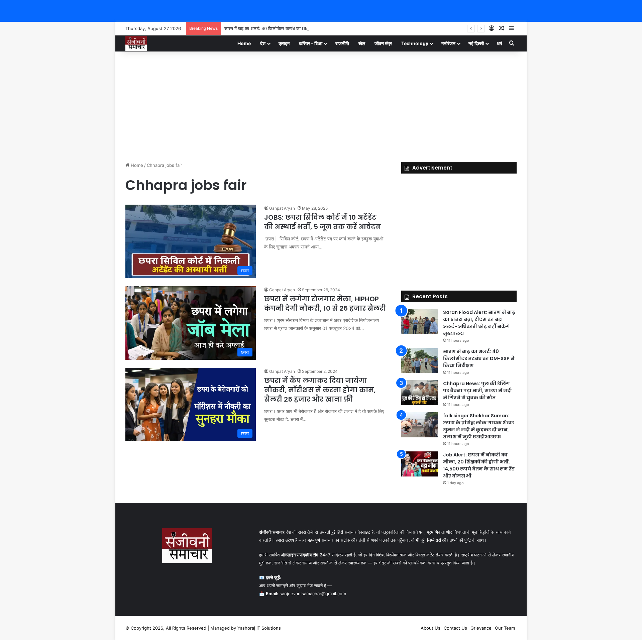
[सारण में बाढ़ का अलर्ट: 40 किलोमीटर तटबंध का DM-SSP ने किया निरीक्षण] (419, 360)
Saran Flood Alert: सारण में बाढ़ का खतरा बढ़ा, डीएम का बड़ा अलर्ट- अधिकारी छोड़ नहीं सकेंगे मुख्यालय (479, 323)
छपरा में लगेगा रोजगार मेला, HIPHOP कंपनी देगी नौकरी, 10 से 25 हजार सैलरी (325, 303)
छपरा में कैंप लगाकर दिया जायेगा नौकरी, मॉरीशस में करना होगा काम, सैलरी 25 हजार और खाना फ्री (320, 390)
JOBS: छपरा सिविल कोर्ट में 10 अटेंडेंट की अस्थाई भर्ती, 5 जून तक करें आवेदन (322, 222)
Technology (414, 43)
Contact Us (455, 628)
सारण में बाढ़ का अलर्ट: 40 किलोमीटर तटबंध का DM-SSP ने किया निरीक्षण (284, 28)
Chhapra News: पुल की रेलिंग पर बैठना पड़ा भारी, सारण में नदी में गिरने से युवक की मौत (477, 390)
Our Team (505, 628)
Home (244, 43)
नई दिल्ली (476, 43)
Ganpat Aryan (282, 208)
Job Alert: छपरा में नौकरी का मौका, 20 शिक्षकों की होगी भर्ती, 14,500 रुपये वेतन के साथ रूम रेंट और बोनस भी (479, 465)
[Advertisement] (321, 105)
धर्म (499, 43)
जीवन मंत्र (383, 43)
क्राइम (284, 43)
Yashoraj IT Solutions (259, 628)
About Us (430, 628)
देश (262, 43)
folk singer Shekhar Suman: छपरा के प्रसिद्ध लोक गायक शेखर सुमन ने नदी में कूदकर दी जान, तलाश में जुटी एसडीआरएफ (478, 426)
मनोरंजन (448, 43)
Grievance (481, 628)
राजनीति (342, 43)
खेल (361, 43)
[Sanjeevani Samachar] (136, 43)
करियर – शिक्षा (310, 43)
